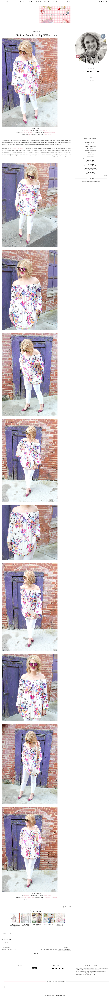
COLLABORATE (67, 1)
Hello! (5, 1)
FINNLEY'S (27, 130)
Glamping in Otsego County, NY (90, 169)
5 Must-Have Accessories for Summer (59, 925)
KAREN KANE (47, 130)
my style (8, 933)
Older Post (56, 949)
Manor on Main (90, 160)
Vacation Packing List (48, 924)
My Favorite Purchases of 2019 (26, 924)
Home (36, 953)
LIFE (12, 1)
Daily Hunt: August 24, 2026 (90, 146)
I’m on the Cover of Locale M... (90, 166)
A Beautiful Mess (90, 149)
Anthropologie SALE (90, 173)
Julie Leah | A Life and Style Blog (57, 995)
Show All (105, 175)
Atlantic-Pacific (90, 137)
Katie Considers (90, 145)
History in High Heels (90, 168)
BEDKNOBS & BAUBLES (90, 141)
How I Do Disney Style (37, 924)
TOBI (30, 134)
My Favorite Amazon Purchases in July (90, 158)
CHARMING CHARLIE (50, 132)
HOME (29, 1)
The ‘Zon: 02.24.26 (90, 162)
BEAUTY (38, 1)
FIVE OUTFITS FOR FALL (90, 138)
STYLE (20, 1)
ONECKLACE (48, 134)
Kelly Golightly (90, 164)
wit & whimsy (90, 152)
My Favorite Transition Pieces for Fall (15, 925)
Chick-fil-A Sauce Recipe (90, 150)
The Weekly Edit (90, 154)
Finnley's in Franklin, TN (19, 148)
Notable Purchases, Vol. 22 (90, 142)
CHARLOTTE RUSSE (28, 132)
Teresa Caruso (90, 156)
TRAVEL (46, 1)
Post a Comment (7, 942)
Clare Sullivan (90, 172)
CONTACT (56, 1)
